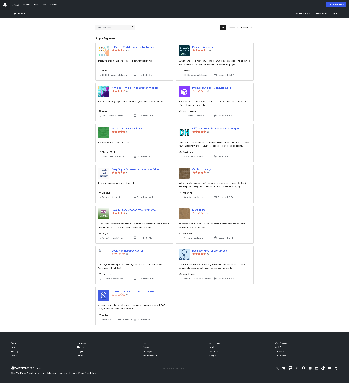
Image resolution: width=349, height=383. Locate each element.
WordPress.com (283, 343)
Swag (212, 356)
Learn (145, 343)
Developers (148, 351)
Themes (80, 347)
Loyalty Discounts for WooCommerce (134, 210)
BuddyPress (281, 356)
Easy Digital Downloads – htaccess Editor (136, 169)
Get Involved (215, 343)
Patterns (81, 356)
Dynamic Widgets (202, 47)
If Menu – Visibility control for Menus (133, 47)
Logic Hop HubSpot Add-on (128, 250)
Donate (213, 351)
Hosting (14, 351)
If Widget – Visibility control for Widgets (135, 87)
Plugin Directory (18, 14)
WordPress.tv (150, 356)
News (13, 347)
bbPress (280, 351)
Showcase (81, 343)
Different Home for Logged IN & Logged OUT (218, 128)
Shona (39, 368)
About (13, 343)
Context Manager (202, 169)
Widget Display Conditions (127, 128)
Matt (278, 347)
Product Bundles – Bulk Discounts (211, 87)
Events (212, 347)
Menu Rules (199, 210)
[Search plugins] (132, 27)
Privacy (14, 356)
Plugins (80, 351)
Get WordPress (336, 5)
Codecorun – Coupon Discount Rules (133, 291)
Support (146, 347)
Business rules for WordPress (209, 250)
